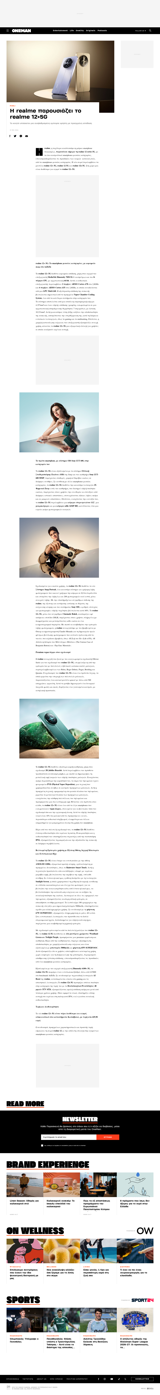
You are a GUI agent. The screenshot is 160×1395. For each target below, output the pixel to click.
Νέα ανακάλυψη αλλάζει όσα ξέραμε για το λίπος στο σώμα (60, 1273)
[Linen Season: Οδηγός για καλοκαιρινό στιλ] (25, 1184)
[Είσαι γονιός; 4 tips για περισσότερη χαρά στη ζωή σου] (98, 1251)
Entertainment (60, 30)
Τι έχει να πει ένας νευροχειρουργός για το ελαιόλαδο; (133, 1273)
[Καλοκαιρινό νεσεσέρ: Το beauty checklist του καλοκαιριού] (61, 1184)
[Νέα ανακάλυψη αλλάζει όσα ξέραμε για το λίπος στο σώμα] (61, 1251)
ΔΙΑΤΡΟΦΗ (125, 1267)
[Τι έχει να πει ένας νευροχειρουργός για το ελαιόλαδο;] (135, 1251)
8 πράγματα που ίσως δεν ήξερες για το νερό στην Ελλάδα (134, 1204)
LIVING (86, 1267)
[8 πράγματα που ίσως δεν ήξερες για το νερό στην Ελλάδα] (135, 1184)
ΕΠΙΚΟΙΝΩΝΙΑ (13, 1379)
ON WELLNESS (35, 1231)
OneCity (80, 30)
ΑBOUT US (41, 1379)
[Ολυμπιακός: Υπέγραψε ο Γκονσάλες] (25, 1320)
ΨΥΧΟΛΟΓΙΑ (15, 1267)
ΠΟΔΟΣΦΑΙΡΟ (16, 1336)
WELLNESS (51, 1267)
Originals (90, 30)
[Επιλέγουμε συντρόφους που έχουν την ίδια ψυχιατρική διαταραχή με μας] (25, 1251)
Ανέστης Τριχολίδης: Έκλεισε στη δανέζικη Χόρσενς (95, 1342)
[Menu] (8, 30)
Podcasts (102, 30)
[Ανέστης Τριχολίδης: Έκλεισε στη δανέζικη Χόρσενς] (98, 1320)
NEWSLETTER (142, 1379)
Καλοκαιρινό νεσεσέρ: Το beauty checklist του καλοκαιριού (60, 1204)
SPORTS (23, 1300)
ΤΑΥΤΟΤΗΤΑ (28, 1379)
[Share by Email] (27, 136)
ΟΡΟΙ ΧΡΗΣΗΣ (56, 1379)
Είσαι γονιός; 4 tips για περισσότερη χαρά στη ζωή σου (96, 1273)
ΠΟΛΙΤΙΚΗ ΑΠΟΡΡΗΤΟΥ (77, 1379)
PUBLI (13, 106)
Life (72, 30)
